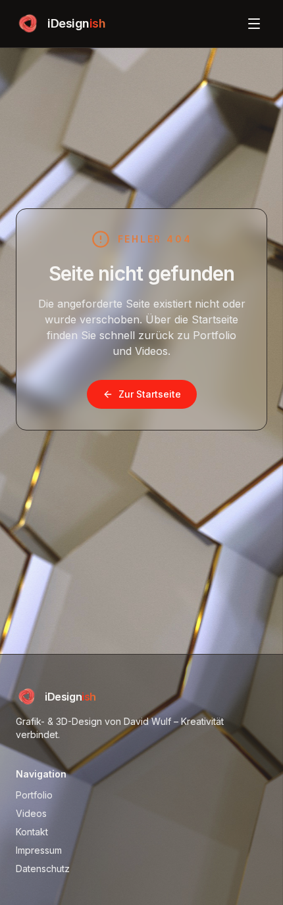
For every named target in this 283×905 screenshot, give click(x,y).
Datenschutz (43, 868)
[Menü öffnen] (254, 24)
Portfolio (34, 795)
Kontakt (32, 831)
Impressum (39, 850)
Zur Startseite (149, 394)
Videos (31, 813)
